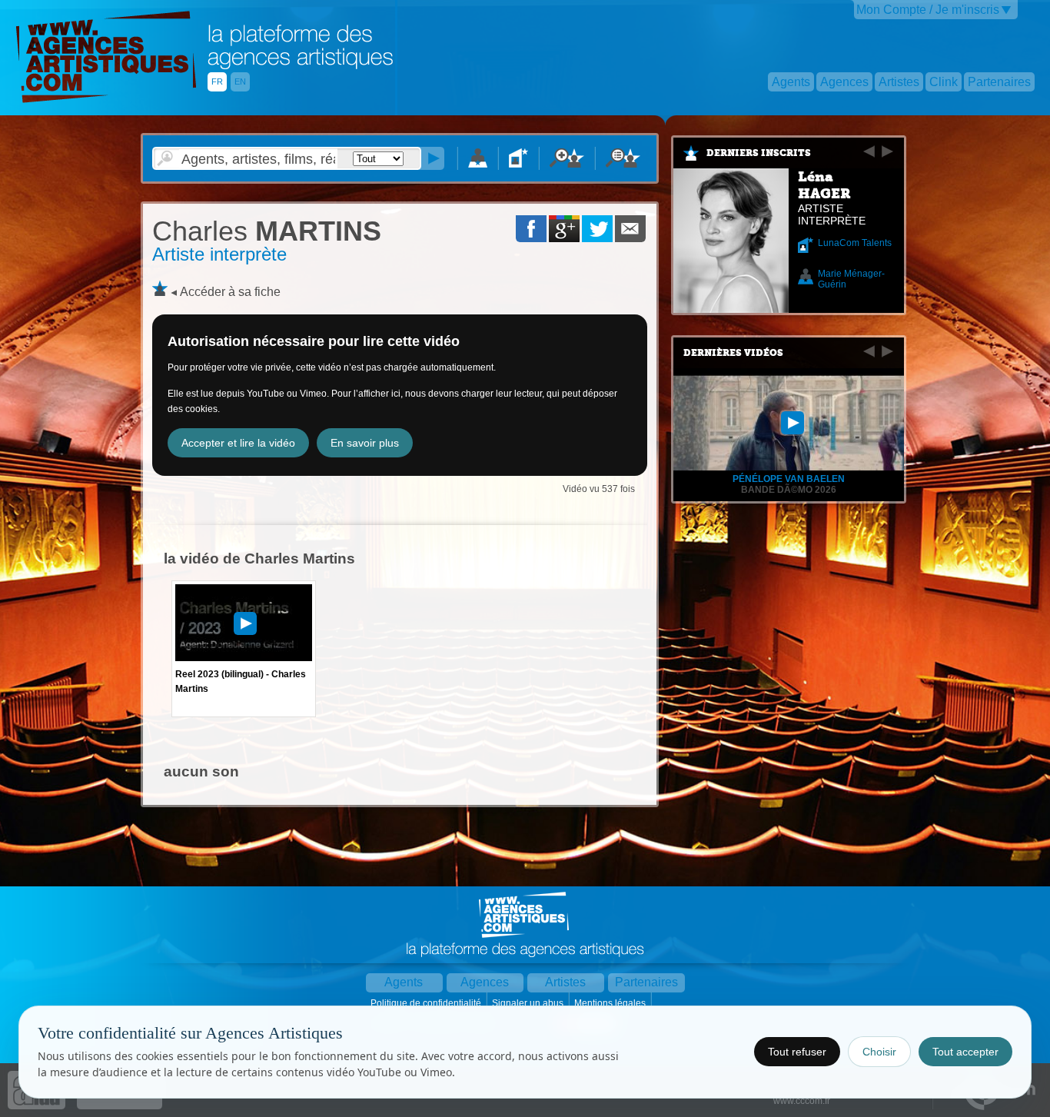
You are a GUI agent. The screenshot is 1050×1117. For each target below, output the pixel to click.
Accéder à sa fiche (230, 291)
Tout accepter (965, 1052)
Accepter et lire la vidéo (238, 443)
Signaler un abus (529, 1003)
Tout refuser (797, 1052)
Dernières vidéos (733, 352)
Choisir (879, 1052)
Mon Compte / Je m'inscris (927, 9)
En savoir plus (365, 443)
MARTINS (266, 231)
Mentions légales (611, 1003)
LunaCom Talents (855, 243)
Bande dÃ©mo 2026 (788, 489)
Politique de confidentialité (426, 1003)
